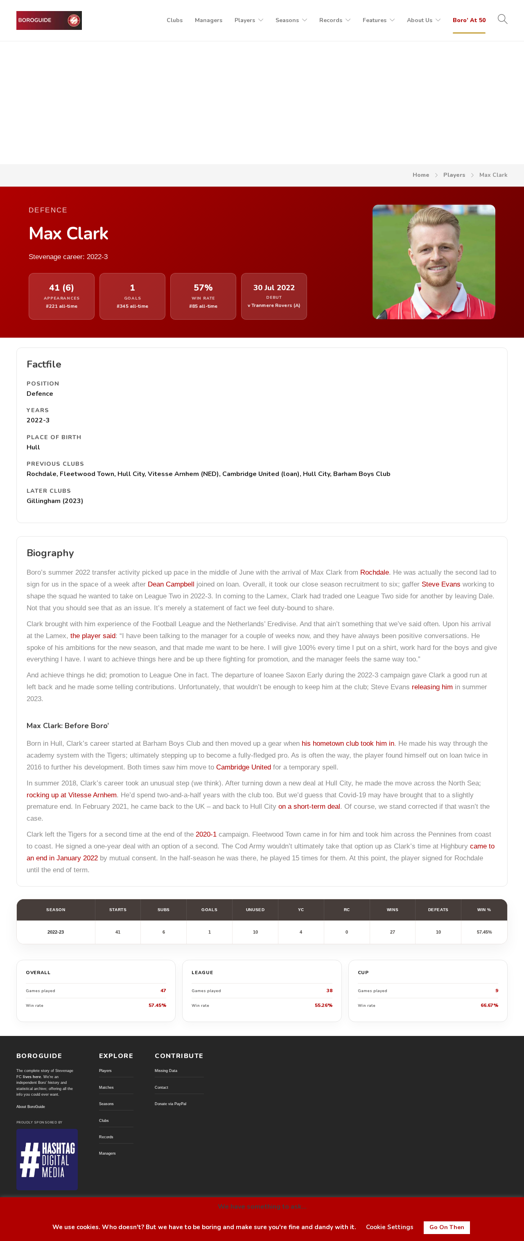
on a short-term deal (309, 806)
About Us (419, 20)
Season (55, 909)
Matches (106, 1087)
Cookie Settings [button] (389, 1227)
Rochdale (374, 572)
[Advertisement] (262, 102)
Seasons (287, 20)
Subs (164, 909)
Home (421, 175)
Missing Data (166, 1071)
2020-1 (206, 834)
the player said (92, 636)
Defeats (438, 909)
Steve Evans (441, 584)
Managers (208, 20)
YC (301, 909)
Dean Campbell (171, 584)
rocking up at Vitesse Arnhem (72, 795)
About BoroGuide (30, 1107)
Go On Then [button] (446, 1227)
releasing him (432, 687)
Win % (484, 909)
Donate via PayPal (170, 1104)
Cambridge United (243, 767)
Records (330, 20)
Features (374, 20)
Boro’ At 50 (469, 20)
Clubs (175, 20)
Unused (255, 909)
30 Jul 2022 (274, 288)
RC (347, 909)
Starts (117, 909)
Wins (392, 909)
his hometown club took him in (348, 743)
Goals (209, 909)
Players (245, 20)
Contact (161, 1087)
